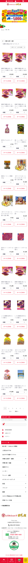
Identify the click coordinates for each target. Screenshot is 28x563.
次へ (10, 411)
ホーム (2, 29)
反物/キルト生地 (7, 500)
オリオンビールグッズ (8, 479)
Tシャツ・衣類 (6, 475)
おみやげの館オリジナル (9, 454)
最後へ (17, 411)
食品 (3, 483)
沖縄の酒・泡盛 (6, 463)
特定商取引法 (6, 505)
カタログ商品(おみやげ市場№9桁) (11, 496)
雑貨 (3, 492)
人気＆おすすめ (6, 450)
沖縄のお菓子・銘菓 (8, 459)
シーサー (4, 471)
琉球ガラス (5, 467)
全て (3, 41)
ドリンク (4, 488)
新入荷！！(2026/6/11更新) (9, 446)
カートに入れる (7, 80)
